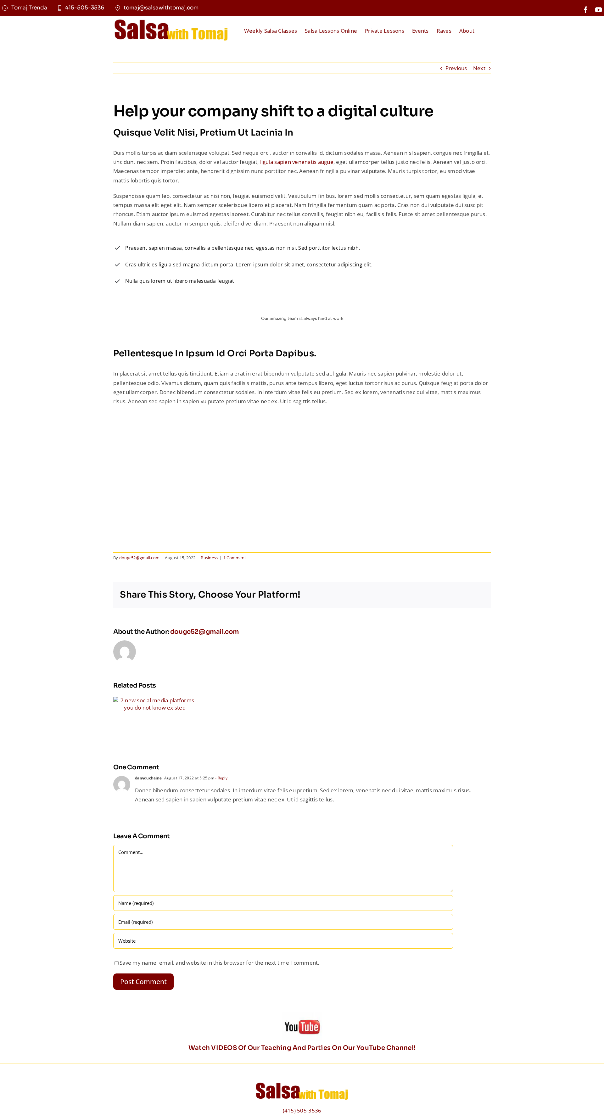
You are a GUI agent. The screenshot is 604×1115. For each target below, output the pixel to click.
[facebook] (585, 10)
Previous (456, 68)
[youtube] (598, 10)
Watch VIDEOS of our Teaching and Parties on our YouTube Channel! (302, 1048)
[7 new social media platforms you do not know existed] (154, 700)
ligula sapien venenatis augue (296, 161)
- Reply (220, 778)
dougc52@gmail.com (204, 632)
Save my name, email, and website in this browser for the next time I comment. (219, 962)
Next (479, 68)
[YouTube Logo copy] (302, 1015)
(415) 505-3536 (302, 1110)
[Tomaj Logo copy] (171, 21)
